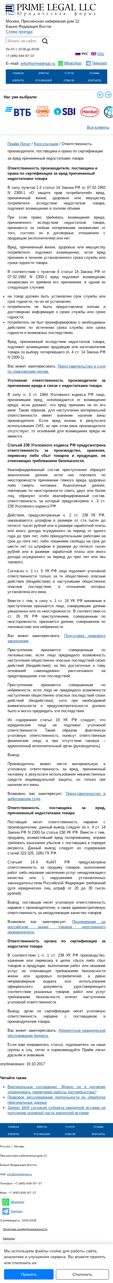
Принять (29, 1274)
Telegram (16, 1211)
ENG (100, 54)
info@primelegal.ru (38, 63)
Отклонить (82, 1274)
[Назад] (100, 94)
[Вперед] (108, 94)
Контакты (94, 80)
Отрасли (69, 80)
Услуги (69, 73)
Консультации (46, 144)
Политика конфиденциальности (25, 1229)
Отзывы (94, 73)
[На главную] (51, 16)
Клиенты (18, 80)
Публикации (43, 80)
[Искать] (45, 41)
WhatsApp (17, 1201)
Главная (18, 73)
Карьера (9, 1238)
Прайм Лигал (19, 144)
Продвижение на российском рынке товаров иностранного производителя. (56, 927)
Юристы (44, 73)
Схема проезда (19, 31)
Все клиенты (98, 127)
